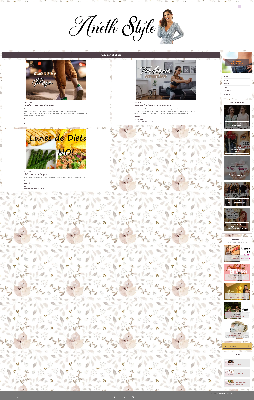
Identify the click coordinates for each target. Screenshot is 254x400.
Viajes (226, 87)
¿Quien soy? (228, 90)
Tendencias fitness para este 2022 (153, 105)
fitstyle (149, 121)
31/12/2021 (137, 102)
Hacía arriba (248, 397)
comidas (34, 188)
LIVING (145, 119)
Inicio (226, 77)
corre (38, 124)
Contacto (227, 94)
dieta (38, 188)
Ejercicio (26, 122)
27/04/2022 (28, 102)
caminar (34, 124)
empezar (43, 188)
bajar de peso (28, 124)
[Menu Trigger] (239, 6)
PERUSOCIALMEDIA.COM (224, 393)
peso (47, 124)
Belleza (227, 84)
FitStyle (31, 122)
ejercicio (42, 124)
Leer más (27, 118)
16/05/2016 (27, 171)
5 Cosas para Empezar (36, 174)
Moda (226, 80)
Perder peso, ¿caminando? (39, 105)
